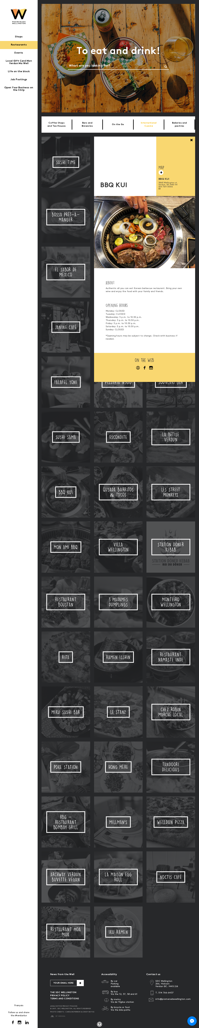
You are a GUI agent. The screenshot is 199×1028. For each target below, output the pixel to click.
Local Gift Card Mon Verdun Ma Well (19, 62)
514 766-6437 (166, 993)
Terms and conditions (64, 999)
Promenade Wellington (19, 16)
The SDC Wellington (63, 993)
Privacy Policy (59, 996)
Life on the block (19, 71)
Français (18, 1005)
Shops (19, 37)
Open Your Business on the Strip (18, 89)
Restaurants (19, 45)
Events (18, 53)
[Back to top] (99, 1024)
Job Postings (18, 80)
